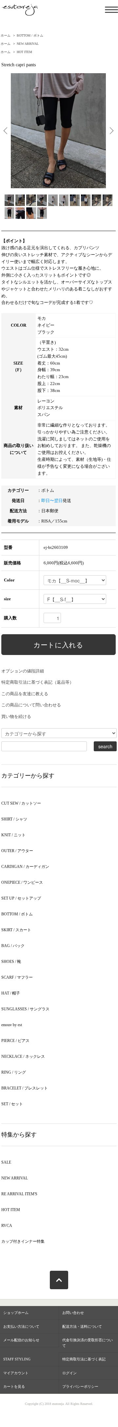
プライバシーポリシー (80, 1386)
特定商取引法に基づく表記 (84, 1359)
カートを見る (14, 1386)
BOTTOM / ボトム (30, 35)
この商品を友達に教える (24, 693)
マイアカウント (16, 1373)
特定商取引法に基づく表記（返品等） (37, 682)
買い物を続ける (16, 716)
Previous (8, 130)
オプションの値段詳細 (22, 671)
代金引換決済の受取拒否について (87, 1343)
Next (109, 130)
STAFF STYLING (16, 1359)
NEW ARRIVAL (28, 43)
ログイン (69, 1373)
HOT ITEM (24, 52)
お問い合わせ (73, 1313)
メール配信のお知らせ (21, 1340)
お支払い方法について (21, 1326)
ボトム (47, 490)
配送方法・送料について (82, 1326)
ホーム (5, 35)
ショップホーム (16, 1313)
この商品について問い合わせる (31, 704)
